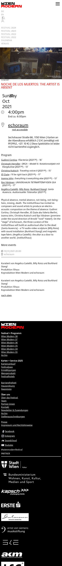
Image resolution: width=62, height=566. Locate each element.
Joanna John (7, 178)
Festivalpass (7, 367)
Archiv (4, 355)
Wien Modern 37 (9, 339)
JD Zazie (5, 174)
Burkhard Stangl (38, 189)
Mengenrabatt (8, 373)
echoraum (18, 125)
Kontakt (5, 407)
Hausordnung (8, 386)
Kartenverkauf (8, 363)
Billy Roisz (24, 189)
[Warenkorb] (3, 24)
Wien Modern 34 (9, 349)
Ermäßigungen (8, 370)
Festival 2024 (8, 27)
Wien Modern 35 (9, 345)
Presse (4, 422)
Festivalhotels (8, 376)
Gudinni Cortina (9, 160)
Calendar (6, 40)
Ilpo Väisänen (7, 182)
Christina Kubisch (9, 170)
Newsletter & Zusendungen (14, 410)
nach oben (6, 295)
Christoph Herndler (10, 163)
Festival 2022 (8, 34)
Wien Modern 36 (9, 342)
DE (2, 11)
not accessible (20, 129)
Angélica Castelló (9, 189)
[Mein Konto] (2, 21)
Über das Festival (9, 397)
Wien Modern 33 (9, 352)
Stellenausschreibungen (13, 416)
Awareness (6, 389)
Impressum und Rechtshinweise (16, 425)
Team (3, 400)
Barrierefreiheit (8, 382)
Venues (5, 43)
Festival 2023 (8, 31)
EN (2, 14)
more (31, 252)
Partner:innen (8, 404)
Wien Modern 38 (9, 336)
